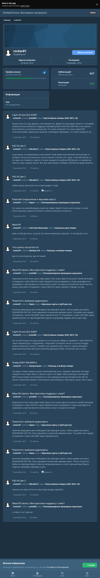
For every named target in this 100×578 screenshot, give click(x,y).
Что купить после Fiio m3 (25, 247)
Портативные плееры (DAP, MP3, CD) (60, 118)
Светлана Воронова (38, 228)
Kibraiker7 (33, 149)
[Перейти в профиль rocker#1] (7, 116)
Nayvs (32, 202)
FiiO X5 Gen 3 (19, 145)
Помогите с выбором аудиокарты (30, 300)
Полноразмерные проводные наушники (61, 202)
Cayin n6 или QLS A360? (24, 114)
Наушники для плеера (65, 228)
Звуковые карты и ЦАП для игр (57, 304)
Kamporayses (35, 366)
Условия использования (58, 567)
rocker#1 (17, 118)
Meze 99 (16, 224)
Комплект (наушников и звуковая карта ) (34, 199)
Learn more (5, 4)
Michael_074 (34, 250)
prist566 (32, 118)
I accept (91, 565)
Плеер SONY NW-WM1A (24, 362)
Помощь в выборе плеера (59, 250)
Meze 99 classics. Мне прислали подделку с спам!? (38, 269)
